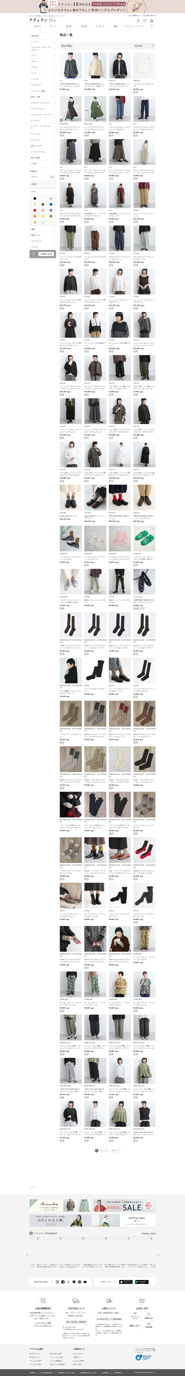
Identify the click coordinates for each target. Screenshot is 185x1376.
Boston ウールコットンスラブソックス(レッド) (120, 735)
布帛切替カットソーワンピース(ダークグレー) (94, 215)
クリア (34, 255)
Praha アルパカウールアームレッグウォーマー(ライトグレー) (120, 960)
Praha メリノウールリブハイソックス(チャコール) (119, 647)
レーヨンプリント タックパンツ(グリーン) (94, 1004)
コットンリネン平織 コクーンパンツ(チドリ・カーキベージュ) (71, 1047)
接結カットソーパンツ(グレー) (95, 601)
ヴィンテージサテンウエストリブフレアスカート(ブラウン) (120, 171)
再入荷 (84, 26)
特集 (115, 26)
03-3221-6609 (76, 1322)
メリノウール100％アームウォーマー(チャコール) (119, 826)
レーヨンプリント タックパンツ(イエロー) (144, 958)
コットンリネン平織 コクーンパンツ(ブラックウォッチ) (95, 1047)
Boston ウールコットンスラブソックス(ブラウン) (144, 735)
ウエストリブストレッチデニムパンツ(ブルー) (119, 128)
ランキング (100, 26)
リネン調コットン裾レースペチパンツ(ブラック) (119, 387)
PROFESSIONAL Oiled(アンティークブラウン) (143, 517)
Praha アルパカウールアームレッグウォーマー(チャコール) (95, 960)
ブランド (53, 26)
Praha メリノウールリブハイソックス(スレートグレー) (94, 647)
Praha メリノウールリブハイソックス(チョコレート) (70, 647)
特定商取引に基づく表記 (66, 1373)
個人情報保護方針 (47, 1373)
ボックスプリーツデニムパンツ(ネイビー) (119, 258)
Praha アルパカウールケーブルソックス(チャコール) (143, 781)
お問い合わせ (77, 1364)
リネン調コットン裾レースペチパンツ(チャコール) (144, 387)
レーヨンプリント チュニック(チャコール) (144, 1004)
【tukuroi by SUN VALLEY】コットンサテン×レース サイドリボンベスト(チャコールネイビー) (144, 1133)
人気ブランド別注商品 (57, 1364)
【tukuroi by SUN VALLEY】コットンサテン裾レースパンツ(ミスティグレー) (70, 1090)
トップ (32, 1187)
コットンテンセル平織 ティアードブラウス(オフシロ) (94, 1133)
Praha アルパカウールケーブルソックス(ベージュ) (94, 781)
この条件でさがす (46, 254)
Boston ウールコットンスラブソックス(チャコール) (95, 735)
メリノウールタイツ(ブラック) (95, 690)
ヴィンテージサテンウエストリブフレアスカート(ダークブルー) (71, 171)
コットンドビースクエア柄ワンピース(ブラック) (70, 344)
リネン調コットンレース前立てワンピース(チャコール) (94, 474)
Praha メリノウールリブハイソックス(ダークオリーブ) (144, 647)
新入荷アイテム (35, 1354)
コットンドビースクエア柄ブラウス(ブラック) (70, 301)
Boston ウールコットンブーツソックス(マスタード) (95, 872)
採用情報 (117, 1372)
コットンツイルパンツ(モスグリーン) (71, 258)
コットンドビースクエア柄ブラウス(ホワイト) (94, 301)
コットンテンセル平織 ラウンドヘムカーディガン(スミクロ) (71, 1133)
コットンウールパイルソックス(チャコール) (94, 915)
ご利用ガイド (77, 1357)
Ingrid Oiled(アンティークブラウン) (94, 517)
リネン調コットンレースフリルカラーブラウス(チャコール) (120, 430)
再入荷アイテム (35, 1357)
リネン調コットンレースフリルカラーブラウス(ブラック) (144, 430)
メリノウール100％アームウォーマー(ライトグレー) (70, 826)
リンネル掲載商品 (56, 1361)
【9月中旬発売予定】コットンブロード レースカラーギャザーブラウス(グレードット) (71, 85)
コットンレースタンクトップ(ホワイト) (119, 301)
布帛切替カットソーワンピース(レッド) (119, 215)
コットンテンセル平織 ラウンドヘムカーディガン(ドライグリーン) (144, 1090)
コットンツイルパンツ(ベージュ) (144, 215)
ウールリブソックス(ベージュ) (71, 735)
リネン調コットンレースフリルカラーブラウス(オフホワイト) (71, 474)
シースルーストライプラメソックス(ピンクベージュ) (119, 558)
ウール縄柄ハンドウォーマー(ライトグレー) (70, 692)
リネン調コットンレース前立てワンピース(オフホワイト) (120, 474)
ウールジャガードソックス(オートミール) (70, 872)
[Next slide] (158, 1256)
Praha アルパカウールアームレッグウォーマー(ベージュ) (71, 960)
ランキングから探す (56, 1357)
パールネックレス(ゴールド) (143, 85)
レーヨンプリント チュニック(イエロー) (119, 1004)
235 (114, 1150)
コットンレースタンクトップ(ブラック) (144, 301)
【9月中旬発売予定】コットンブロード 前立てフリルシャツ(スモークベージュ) (94, 85)
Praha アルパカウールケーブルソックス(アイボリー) (119, 781)
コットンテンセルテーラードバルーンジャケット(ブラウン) (95, 387)
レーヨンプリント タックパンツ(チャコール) (70, 1004)
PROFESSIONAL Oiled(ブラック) (119, 517)
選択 (52, 177)
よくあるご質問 (78, 1361)
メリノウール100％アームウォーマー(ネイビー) (94, 826)
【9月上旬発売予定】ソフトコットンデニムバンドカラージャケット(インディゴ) (119, 85)
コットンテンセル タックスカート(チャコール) (94, 430)
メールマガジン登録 (43, 1323)
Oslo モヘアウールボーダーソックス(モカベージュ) (119, 872)
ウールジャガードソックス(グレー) (144, 826)
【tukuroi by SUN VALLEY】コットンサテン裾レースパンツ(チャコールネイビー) (95, 1090)
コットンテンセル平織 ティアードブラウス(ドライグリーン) (120, 1133)
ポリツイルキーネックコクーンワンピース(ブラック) (70, 215)
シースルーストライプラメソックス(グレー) (94, 558)
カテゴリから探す (36, 1361)
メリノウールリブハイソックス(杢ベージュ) (119, 690)
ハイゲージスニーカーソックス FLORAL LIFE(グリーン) (144, 558)
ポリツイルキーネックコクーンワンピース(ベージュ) (144, 171)
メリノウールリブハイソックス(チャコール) (144, 690)
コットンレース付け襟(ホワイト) (95, 344)
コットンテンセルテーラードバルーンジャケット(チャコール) (144, 344)
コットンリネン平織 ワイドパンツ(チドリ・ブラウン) (119, 1047)
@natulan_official (148, 1233)
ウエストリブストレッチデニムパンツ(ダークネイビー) (144, 128)
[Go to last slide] (27, 1256)
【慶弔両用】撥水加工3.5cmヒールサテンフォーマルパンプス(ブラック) (143, 601)
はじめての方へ (78, 1354)
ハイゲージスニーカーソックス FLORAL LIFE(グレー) (70, 601)
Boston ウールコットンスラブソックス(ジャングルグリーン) (71, 781)
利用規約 (33, 1373)
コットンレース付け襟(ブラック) (120, 344)
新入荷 (68, 26)
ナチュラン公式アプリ (43, 1325)
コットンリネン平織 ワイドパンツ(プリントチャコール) (144, 1047)
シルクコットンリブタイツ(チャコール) (144, 915)
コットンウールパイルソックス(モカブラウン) (70, 915)
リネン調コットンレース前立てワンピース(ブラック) (144, 474)
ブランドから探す (36, 1364)
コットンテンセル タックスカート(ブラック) (70, 430)
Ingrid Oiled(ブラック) (68, 516)
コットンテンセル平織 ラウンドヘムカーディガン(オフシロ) (120, 1090)
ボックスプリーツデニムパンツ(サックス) (144, 258)
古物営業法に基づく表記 (88, 1373)
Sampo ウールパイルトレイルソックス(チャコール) (144, 872)
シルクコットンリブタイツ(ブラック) (119, 915)
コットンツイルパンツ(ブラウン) (95, 258)
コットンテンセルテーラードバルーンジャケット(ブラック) (71, 387)
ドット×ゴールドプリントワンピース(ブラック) (70, 128)
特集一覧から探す (56, 1354)
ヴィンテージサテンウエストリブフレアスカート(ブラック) (95, 171)
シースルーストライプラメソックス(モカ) (70, 558)
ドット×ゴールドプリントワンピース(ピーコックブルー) (95, 128)
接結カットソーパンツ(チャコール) (120, 601)
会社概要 (105, 1372)
